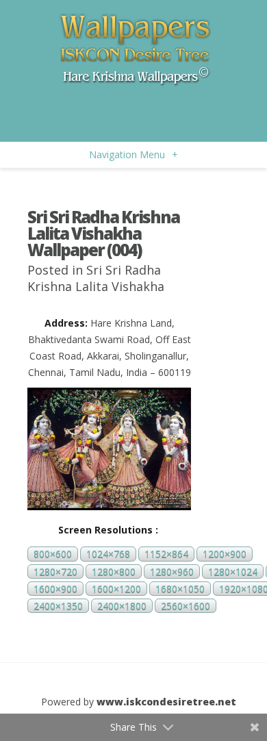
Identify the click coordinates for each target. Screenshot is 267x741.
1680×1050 (180, 588)
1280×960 (172, 571)
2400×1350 (58, 605)
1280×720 (55, 571)
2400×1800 (122, 605)
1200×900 (224, 554)
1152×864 (166, 554)
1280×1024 (232, 571)
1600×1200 (116, 588)
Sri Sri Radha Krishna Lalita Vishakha (95, 278)
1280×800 (114, 571)
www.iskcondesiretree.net (166, 701)
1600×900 (55, 588)
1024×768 (108, 554)
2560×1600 (185, 605)
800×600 (53, 554)
